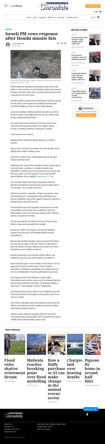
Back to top (89, 409)
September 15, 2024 (45, 176)
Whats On (52, 17)
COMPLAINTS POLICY (45, 427)
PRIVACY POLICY (10, 432)
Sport (35, 17)
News (29, 17)
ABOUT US (8, 424)
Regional (42, 17)
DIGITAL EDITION (43, 429)
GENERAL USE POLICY (12, 429)
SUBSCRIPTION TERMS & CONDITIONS (51, 424)
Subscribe (93, 6)
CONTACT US (9, 427)
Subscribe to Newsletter (86, 115)
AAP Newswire (19, 43)
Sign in (93, 17)
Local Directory (72, 17)
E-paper (96, 12)
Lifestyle (60, 17)
